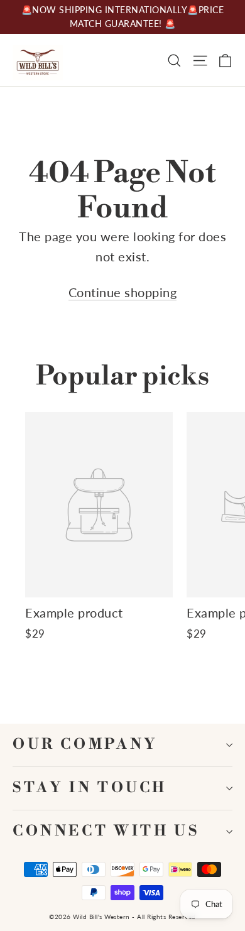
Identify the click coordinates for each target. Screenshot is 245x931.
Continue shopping (122, 292)
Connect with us (106, 831)
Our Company (85, 745)
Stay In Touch (90, 788)
